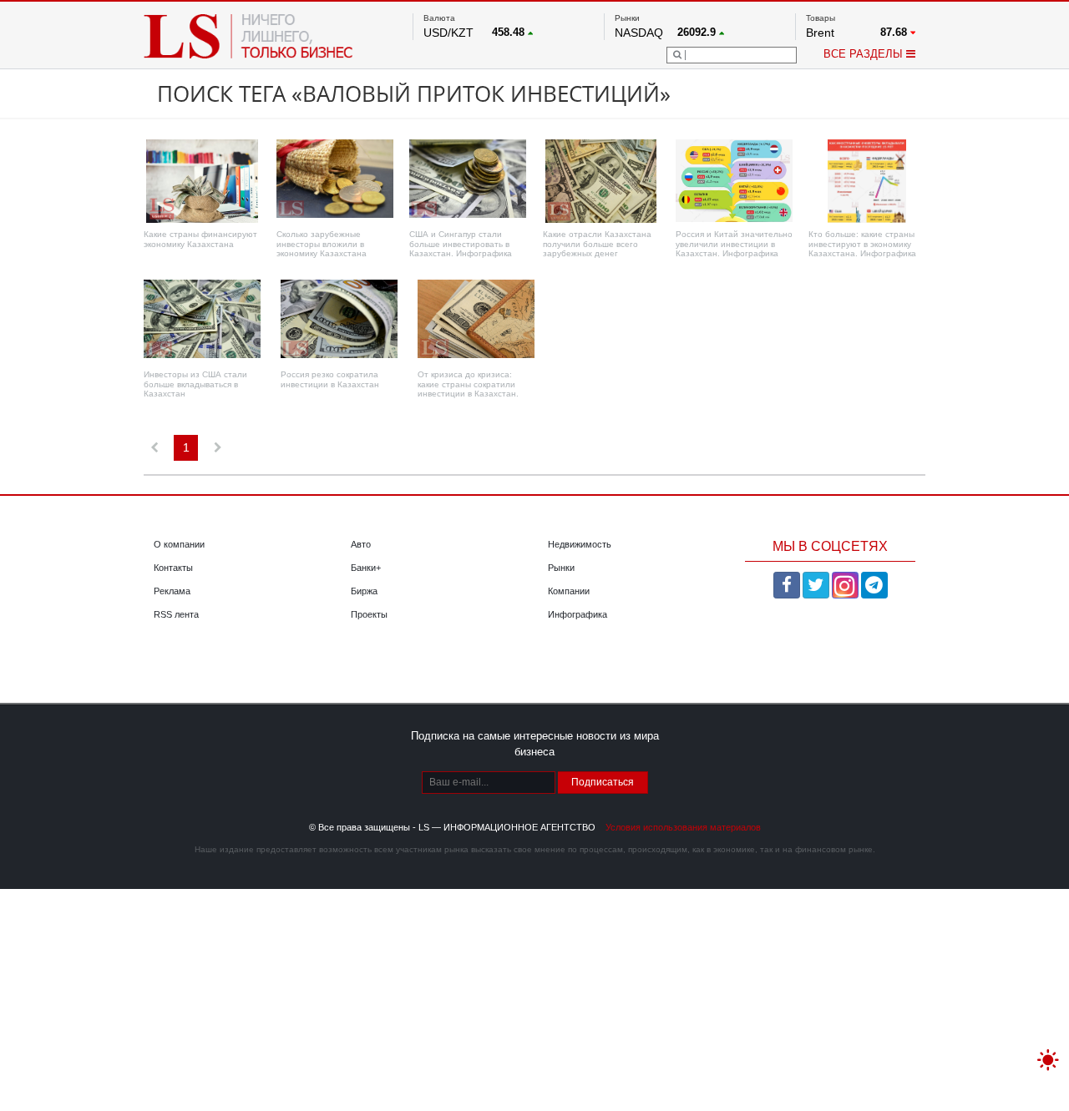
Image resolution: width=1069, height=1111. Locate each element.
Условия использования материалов (683, 827)
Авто (361, 544)
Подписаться (602, 782)
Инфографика (577, 614)
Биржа (364, 591)
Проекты (369, 614)
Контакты (173, 568)
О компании (179, 544)
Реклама (172, 591)
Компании (569, 591)
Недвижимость (579, 544)
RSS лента (176, 614)
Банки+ (366, 568)
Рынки (561, 568)
